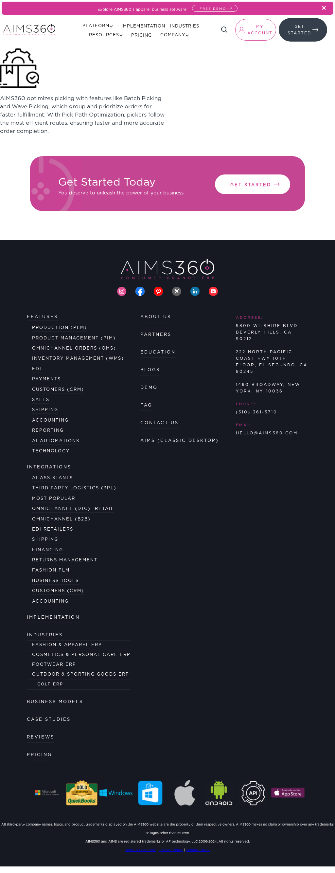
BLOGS (150, 369)
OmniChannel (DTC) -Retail (73, 508)
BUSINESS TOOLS (55, 580)
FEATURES (42, 316)
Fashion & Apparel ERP (67, 644)
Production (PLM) (59, 327)
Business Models (55, 701)
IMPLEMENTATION (53, 617)
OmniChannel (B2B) (61, 519)
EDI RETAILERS (52, 529)
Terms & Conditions (140, 850)
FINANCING (47, 549)
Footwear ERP (54, 664)
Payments (46, 378)
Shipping (45, 409)
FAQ (146, 405)
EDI (37, 368)
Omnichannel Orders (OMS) (74, 348)
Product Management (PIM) (74, 338)
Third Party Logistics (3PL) (74, 487)
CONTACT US (159, 422)
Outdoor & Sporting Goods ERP (80, 674)
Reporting (48, 430)
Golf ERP (50, 684)
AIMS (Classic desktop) (179, 440)
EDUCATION (158, 352)
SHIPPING (45, 539)
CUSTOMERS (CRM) (58, 590)
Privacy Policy (171, 850)
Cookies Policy (198, 850)
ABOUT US (155, 316)
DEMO (149, 387)
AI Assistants (52, 477)
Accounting (50, 420)
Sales (40, 399)
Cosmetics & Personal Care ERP (81, 654)
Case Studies (49, 719)
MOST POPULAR (53, 498)
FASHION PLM (51, 570)
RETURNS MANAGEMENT (64, 559)
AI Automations (55, 440)
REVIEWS (40, 737)
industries (45, 634)
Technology (51, 450)
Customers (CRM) (58, 389)
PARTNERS (155, 334)
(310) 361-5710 (256, 411)
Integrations (49, 466)
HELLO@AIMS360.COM (267, 432)
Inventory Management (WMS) (78, 358)
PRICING (39, 754)
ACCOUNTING (50, 601)
